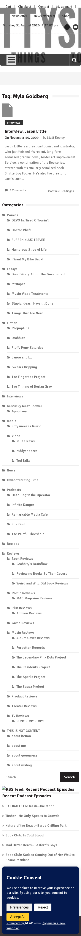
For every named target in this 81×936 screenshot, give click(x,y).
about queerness (25, 755)
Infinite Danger (23, 505)
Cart (8, 7)
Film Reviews (22, 608)
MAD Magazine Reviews (34, 598)
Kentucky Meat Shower (24, 406)
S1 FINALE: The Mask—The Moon (29, 806)
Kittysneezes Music (26, 426)
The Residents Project (33, 667)
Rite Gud (18, 524)
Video (16, 436)
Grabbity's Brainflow (32, 564)
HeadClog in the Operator (31, 495)
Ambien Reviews (29, 613)
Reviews (13, 553)
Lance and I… (22, 357)
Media (11, 421)
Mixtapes (18, 284)
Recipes (13, 544)
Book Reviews (22, 559)
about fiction (21, 736)
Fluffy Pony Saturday (27, 347)
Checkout (24, 7)
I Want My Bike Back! (27, 259)
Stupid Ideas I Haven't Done (32, 303)
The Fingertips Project (28, 377)
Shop (65, 16)
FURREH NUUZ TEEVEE (28, 240)
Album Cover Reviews (33, 638)
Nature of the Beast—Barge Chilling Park (36, 825)
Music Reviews (23, 633)
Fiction (12, 323)
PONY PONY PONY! (30, 721)
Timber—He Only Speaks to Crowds (32, 816)
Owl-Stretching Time (22, 480)
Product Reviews (24, 696)
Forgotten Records (30, 648)
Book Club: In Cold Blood (24, 835)
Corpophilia (20, 328)
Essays (12, 269)
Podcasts (14, 490)
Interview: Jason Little (25, 131)
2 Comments (18, 190)
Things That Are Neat (27, 313)
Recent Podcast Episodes (26, 796)
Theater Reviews (24, 706)
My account (64, 7)
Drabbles (18, 338)
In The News (25, 441)
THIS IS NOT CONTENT (23, 731)
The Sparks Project (30, 677)
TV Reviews (20, 716)
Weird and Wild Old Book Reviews (42, 583)
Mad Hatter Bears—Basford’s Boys (31, 845)
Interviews (14, 122)
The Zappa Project (30, 686)
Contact (43, 7)
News (11, 470)
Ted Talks (23, 460)
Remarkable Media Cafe (30, 514)
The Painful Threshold (28, 534)
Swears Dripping (24, 367)
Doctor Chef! (21, 230)
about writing (22, 765)
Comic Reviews (23, 593)
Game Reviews (23, 623)
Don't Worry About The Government (38, 274)
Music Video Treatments (30, 294)
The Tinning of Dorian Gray (32, 386)
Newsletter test (44, 16)
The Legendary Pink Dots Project (41, 657)
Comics (12, 215)
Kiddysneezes (27, 451)
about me (19, 746)
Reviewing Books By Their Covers (41, 573)
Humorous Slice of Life (29, 249)
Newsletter (19, 16)
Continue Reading (59, 191)
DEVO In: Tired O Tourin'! (30, 220)
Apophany (19, 411)
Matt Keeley (56, 138)
